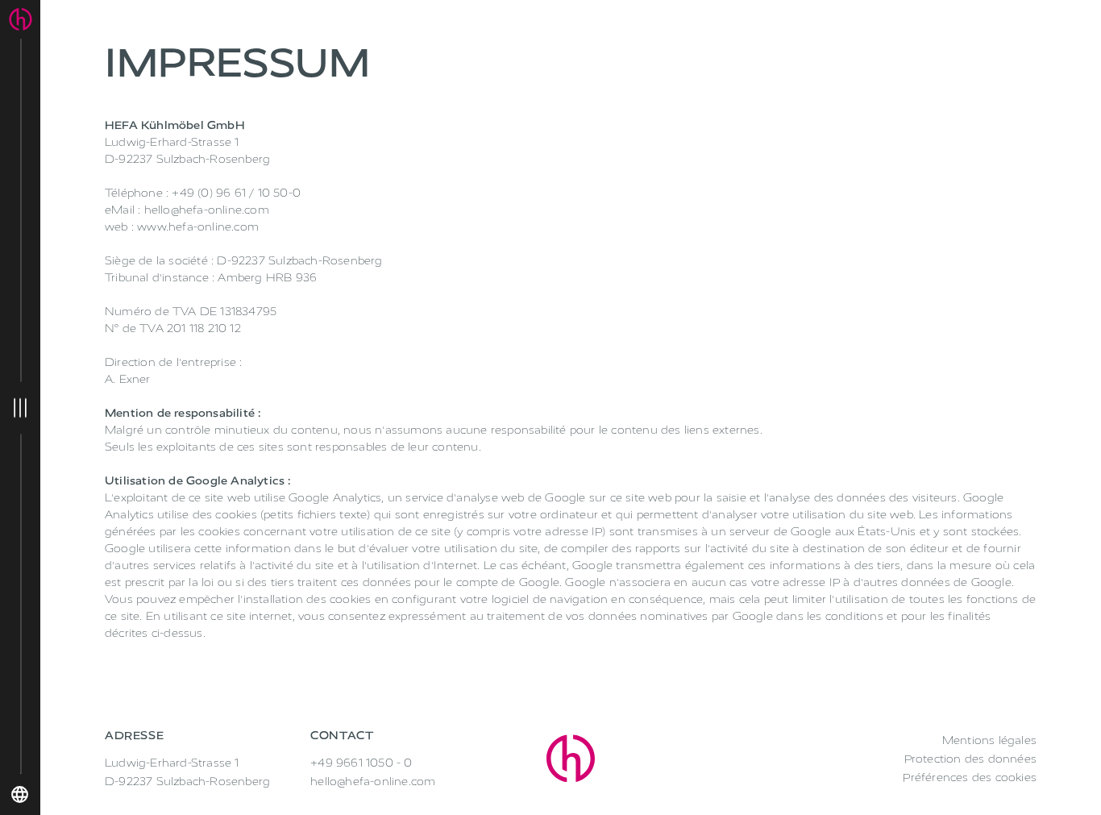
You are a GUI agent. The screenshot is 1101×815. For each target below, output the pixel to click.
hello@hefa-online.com (206, 210)
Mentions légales (989, 740)
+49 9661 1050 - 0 (361, 763)
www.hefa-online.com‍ (198, 227)
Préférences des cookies (970, 777)
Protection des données (970, 759)
